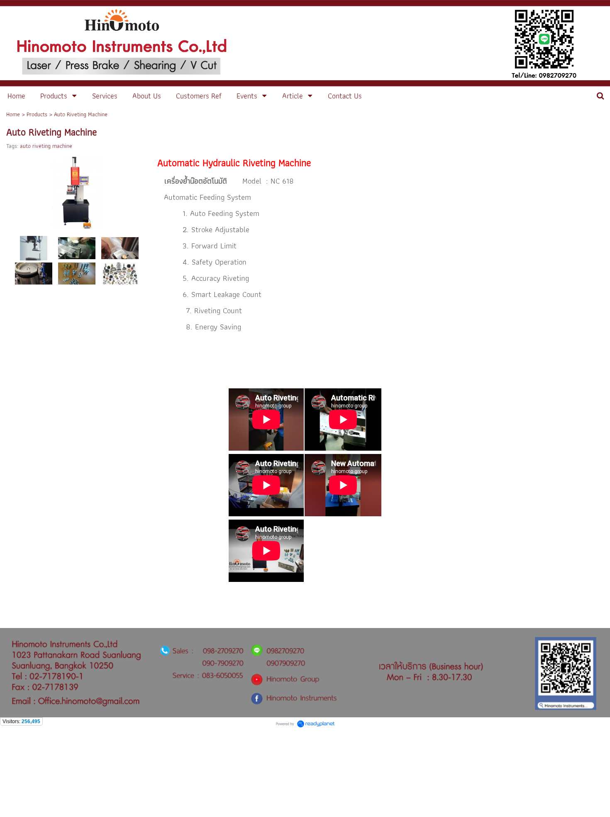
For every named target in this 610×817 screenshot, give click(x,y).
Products (37, 114)
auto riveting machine (46, 145)
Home (13, 114)
